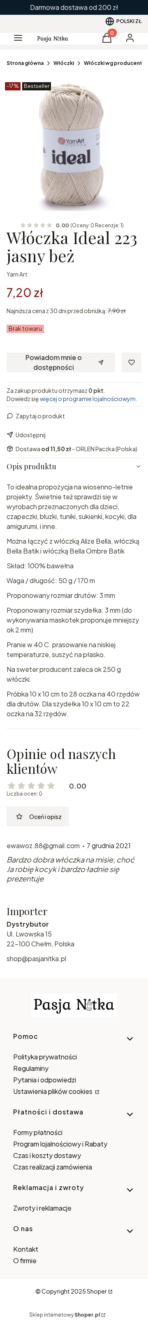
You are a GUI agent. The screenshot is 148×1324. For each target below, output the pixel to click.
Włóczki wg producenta (114, 63)
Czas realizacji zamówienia (52, 1167)
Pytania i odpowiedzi (44, 1079)
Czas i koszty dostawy (47, 1155)
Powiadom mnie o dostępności (53, 362)
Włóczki (63, 63)
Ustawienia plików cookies (53, 1091)
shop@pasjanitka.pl (36, 958)
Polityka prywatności (45, 1056)
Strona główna (25, 63)
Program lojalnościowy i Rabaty (60, 1143)
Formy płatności (37, 1132)
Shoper (97, 1291)
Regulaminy (31, 1068)
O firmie (25, 1260)
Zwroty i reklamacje (42, 1208)
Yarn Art (17, 274)
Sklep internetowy (64, 1315)
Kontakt (25, 1249)
